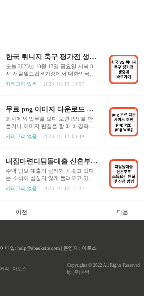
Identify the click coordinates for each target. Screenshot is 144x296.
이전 (21, 212)
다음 (122, 212)
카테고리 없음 (21, 84)
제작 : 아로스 (13, 268)
